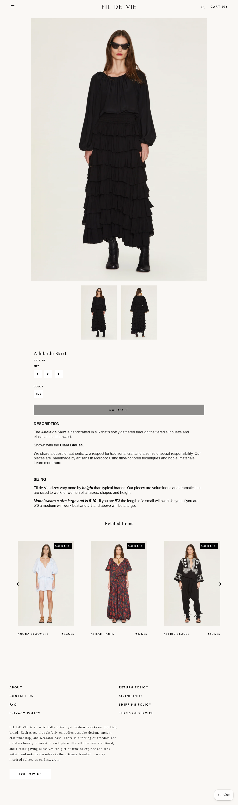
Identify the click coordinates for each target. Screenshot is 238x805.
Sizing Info (130, 696)
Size (36, 366)
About (16, 687)
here (57, 463)
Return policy (134, 687)
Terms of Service (136, 713)
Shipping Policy (135, 704)
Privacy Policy (25, 713)
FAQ (13, 704)
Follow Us (30, 774)
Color (38, 386)
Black (38, 394)
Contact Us (21, 696)
